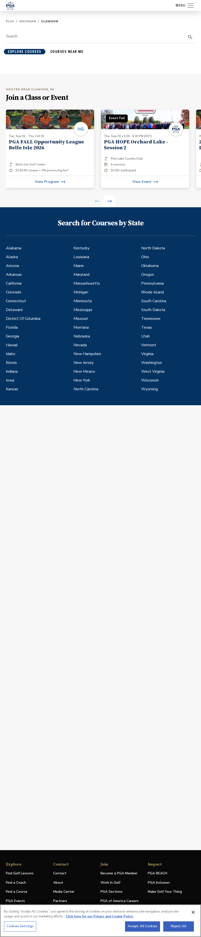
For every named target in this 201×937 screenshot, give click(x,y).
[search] (190, 37)
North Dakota (153, 248)
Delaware (14, 309)
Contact (59, 873)
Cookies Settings (20, 926)
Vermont (148, 345)
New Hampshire (87, 354)
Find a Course (16, 891)
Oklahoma (150, 265)
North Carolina (86, 389)
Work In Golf (110, 882)
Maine (79, 265)
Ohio (145, 257)
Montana (81, 327)
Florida (12, 327)
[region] (100, 920)
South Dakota (153, 309)
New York (82, 380)
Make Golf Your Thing (165, 891)
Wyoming (149, 389)
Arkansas (14, 274)
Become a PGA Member (119, 873)
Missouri (81, 318)
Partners (60, 901)
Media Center (64, 891)
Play (10, 21)
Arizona (12, 265)
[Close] (193, 912)
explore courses (24, 52)
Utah (145, 336)
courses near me (67, 52)
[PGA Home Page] (10, 5)
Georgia (12, 336)
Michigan (27, 21)
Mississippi (83, 309)
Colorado (13, 292)
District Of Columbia (23, 318)
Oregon (147, 274)
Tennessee (151, 318)
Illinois (11, 362)
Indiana (12, 371)
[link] (50, 149)
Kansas (12, 389)
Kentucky (81, 248)
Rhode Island (152, 292)
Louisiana (81, 257)
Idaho (10, 354)
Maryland (81, 274)
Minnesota (83, 301)
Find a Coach (16, 882)
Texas (146, 327)
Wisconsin (150, 380)
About (58, 882)
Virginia (147, 354)
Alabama (13, 248)
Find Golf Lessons (20, 873)
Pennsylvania (152, 283)
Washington (151, 362)
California (14, 283)
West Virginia (152, 371)
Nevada (80, 345)
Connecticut (16, 301)
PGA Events (15, 901)
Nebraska (82, 336)
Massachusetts (87, 283)
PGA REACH (157, 873)
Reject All (178, 926)
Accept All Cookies (142, 926)
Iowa (10, 380)
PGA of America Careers (119, 901)
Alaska (12, 257)
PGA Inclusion (159, 882)
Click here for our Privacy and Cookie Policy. (99, 916)
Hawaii (11, 345)
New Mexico (84, 371)
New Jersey (84, 362)
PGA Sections (111, 891)
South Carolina (153, 301)
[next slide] (109, 201)
